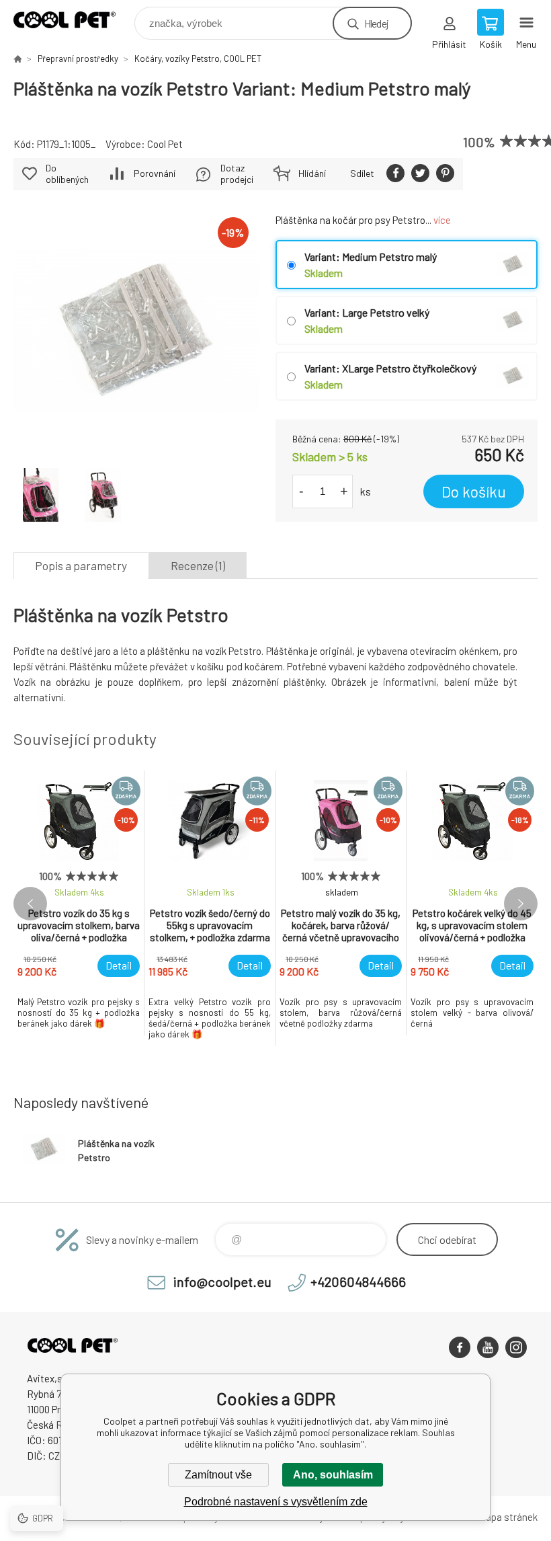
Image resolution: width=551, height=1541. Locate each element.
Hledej (376, 23)
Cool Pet (165, 144)
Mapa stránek (508, 1517)
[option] (78, 902)
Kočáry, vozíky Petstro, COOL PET (197, 58)
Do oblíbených (67, 173)
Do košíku (473, 491)
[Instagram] (516, 1347)
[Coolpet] (17, 58)
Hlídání (312, 173)
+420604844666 (358, 1281)
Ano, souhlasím (333, 1474)
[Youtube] (488, 1347)
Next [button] (521, 903)
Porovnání (154, 173)
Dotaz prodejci (236, 173)
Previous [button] (30, 903)
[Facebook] (459, 1347)
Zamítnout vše (218, 1474)
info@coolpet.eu (222, 1281)
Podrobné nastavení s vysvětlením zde (276, 1501)
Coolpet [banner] (72, 20)
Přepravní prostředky (78, 58)
